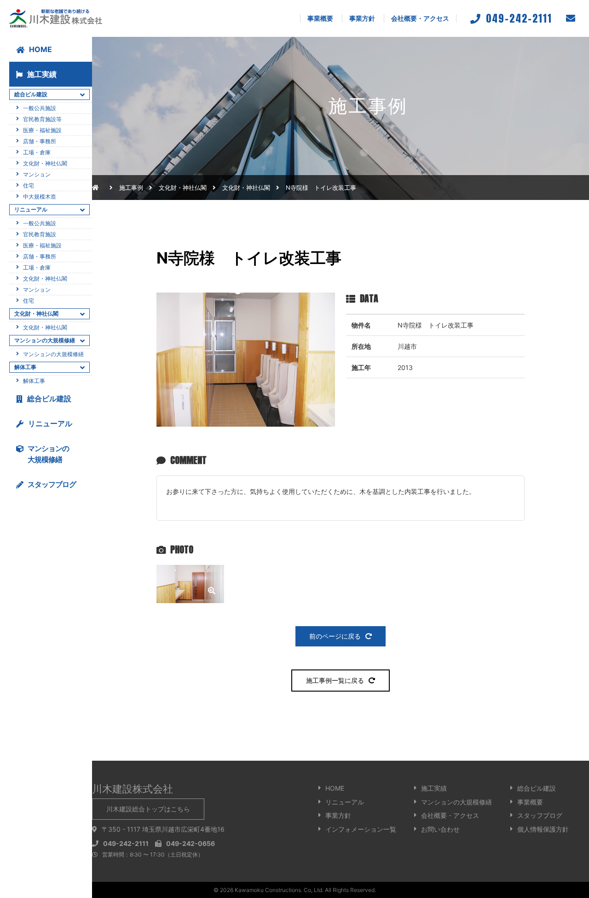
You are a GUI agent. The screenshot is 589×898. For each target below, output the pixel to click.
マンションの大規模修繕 (53, 354)
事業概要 (320, 18)
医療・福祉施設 (42, 130)
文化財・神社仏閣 (246, 187)
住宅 (28, 185)
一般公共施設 (39, 108)
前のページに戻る (335, 636)
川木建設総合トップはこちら (148, 809)
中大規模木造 (39, 196)
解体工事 (34, 380)
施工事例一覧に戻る (335, 680)
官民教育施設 (39, 234)
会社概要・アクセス (420, 18)
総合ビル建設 (49, 398)
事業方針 (362, 18)
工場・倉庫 (37, 152)
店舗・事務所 (39, 141)
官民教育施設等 (42, 119)
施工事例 (131, 187)
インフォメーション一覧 (360, 829)
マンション (37, 174)
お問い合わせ (440, 829)
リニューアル (50, 423)
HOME (40, 49)
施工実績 (42, 74)
